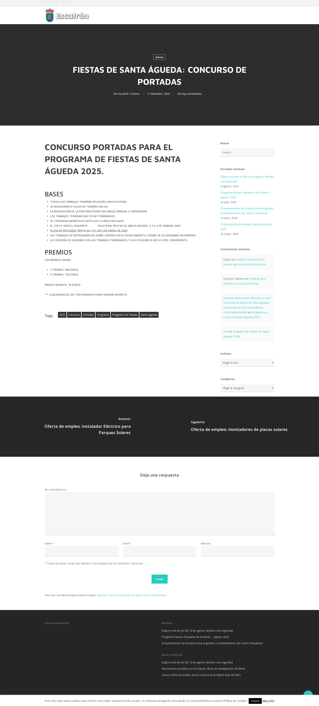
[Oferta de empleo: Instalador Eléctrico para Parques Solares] (80, 427)
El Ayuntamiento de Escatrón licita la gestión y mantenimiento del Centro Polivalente (246, 211)
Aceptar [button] (255, 700)
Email (127, 543)
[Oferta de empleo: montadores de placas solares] (239, 427)
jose (225, 331)
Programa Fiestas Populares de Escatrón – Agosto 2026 (246, 195)
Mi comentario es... (56, 489)
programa (103, 314)
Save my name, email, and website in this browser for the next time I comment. (95, 563)
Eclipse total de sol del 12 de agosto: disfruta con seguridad (247, 179)
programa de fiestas (125, 314)
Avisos (159, 57)
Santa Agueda (149, 314)
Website (205, 543)
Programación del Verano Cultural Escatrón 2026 (246, 226)
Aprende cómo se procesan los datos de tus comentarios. (132, 595)
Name (49, 543)
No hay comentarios (189, 93)
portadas (88, 314)
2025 (62, 314)
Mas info (268, 700)
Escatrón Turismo (129, 93)
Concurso (74, 314)
